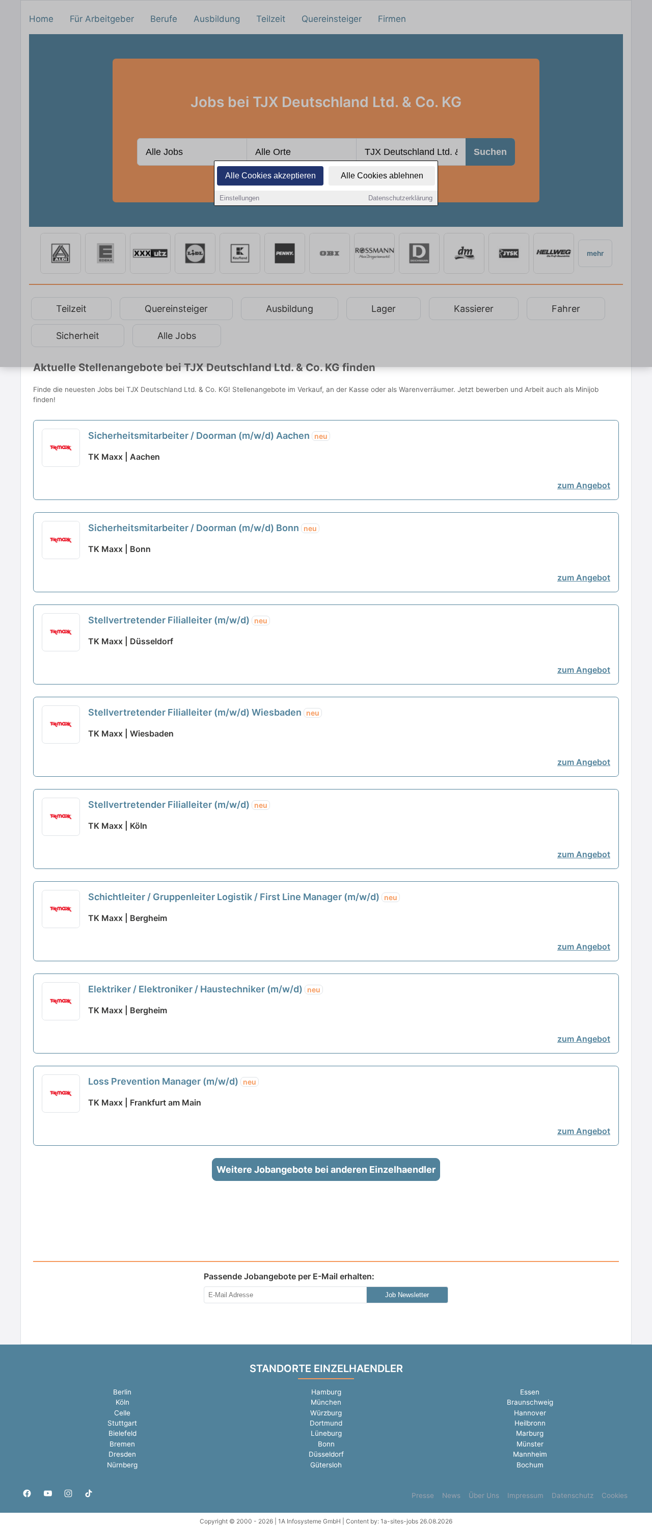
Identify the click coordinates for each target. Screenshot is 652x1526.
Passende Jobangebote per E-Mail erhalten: (289, 1276)
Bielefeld (122, 1433)
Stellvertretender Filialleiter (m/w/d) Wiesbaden (203, 712)
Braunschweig (530, 1402)
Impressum (525, 1495)
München (326, 1402)
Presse (423, 1495)
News (451, 1495)
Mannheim (530, 1454)
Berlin (122, 1392)
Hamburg (326, 1392)
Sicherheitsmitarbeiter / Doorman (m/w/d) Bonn (202, 527)
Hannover (530, 1413)
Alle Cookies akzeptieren (270, 175)
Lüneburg (326, 1433)
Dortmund (326, 1423)
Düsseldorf (326, 1454)
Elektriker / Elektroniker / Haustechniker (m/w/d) (204, 989)
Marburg (530, 1433)
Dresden (122, 1454)
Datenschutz (572, 1495)
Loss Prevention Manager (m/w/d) (172, 1081)
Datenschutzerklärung (400, 198)
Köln (122, 1402)
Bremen (122, 1444)
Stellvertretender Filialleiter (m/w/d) (177, 620)
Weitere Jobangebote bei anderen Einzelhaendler (326, 1169)
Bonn (326, 1444)
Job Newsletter (407, 1295)
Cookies (615, 1495)
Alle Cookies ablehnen (382, 175)
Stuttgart (122, 1423)
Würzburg (326, 1413)
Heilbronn (530, 1423)
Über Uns (484, 1495)
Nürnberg (122, 1465)
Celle (122, 1413)
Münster (530, 1444)
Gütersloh (326, 1465)
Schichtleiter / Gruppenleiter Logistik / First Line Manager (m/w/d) (242, 896)
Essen (529, 1392)
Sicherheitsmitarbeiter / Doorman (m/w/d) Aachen (208, 435)
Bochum (530, 1465)
